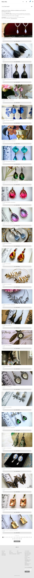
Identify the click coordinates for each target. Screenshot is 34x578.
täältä (17, 15)
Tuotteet (3, 552)
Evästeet (18, 553)
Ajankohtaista (4, 553)
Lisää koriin (18, 41)
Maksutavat (11, 552)
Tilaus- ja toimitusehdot (12, 553)
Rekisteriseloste (19, 552)
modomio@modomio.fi (14, 18)
